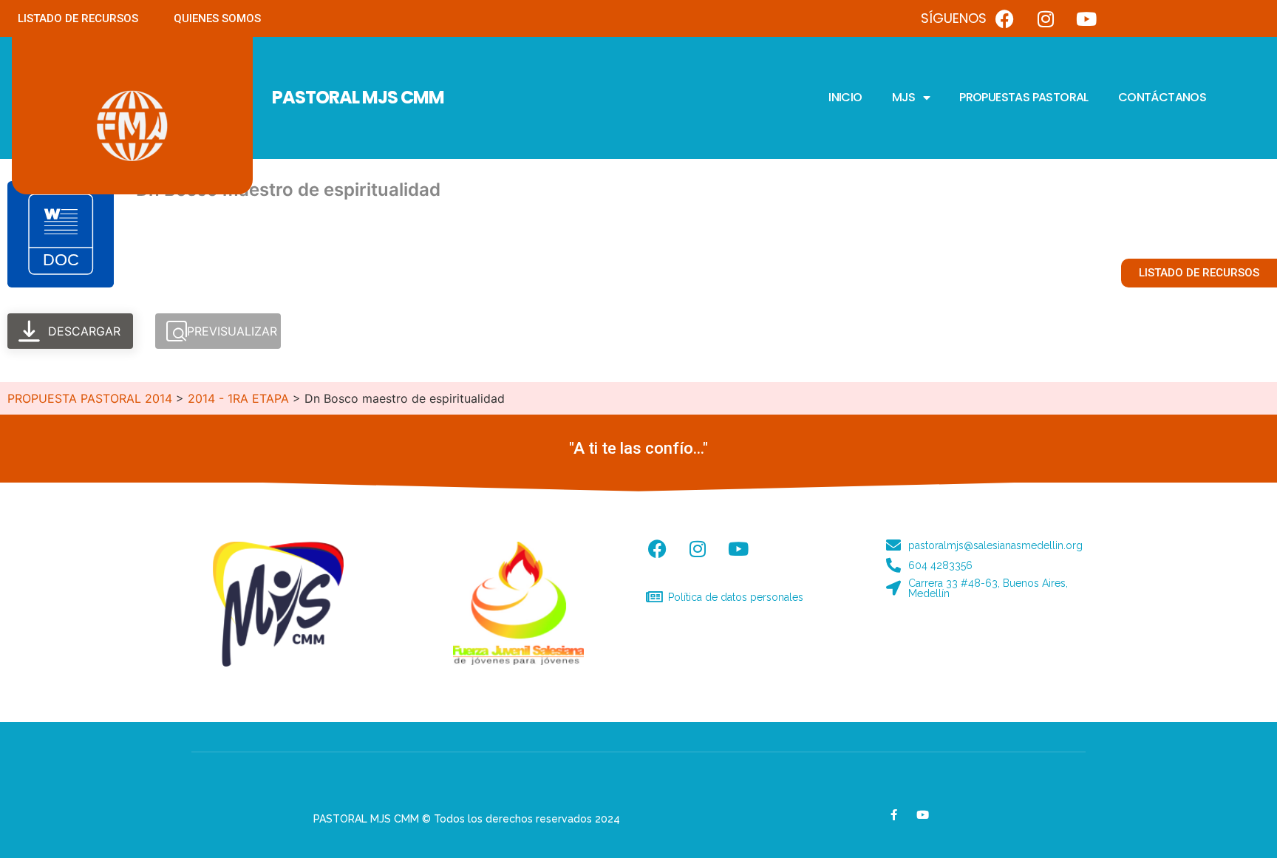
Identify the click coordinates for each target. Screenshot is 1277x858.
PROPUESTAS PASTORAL (1024, 97)
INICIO (845, 97)
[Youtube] (1086, 18)
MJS (904, 97)
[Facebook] (1005, 18)
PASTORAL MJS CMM (358, 97)
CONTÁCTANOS (1162, 97)
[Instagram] (1045, 18)
